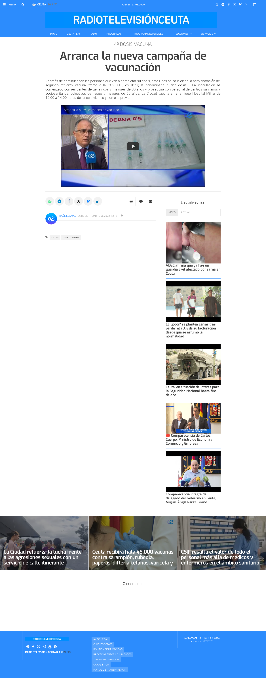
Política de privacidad (108, 649)
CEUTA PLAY (73, 33)
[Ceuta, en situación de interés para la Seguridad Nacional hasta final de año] (193, 364)
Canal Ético (101, 664)
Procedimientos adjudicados (112, 654)
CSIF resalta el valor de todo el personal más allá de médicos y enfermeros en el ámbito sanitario (220, 557)
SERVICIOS (207, 33)
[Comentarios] (141, 201)
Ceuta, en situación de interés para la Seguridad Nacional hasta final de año (192, 391)
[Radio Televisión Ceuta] (131, 20)
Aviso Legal (100, 639)
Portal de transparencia (109, 669)
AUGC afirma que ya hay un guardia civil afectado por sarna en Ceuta (193, 269)
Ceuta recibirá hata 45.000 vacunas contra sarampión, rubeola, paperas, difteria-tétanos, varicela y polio (132, 560)
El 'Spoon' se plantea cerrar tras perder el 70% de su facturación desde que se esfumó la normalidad (191, 330)
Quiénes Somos (102, 644)
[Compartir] (217, 4)
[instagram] (44, 647)
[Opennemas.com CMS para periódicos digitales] (202, 639)
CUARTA (75, 237)
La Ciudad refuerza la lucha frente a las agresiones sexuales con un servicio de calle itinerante (42, 557)
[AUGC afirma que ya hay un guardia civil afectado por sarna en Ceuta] (193, 242)
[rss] (122, 216)
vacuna (55, 237)
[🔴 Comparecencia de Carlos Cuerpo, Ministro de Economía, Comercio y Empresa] (193, 418)
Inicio (53, 33)
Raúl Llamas (67, 215)
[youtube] (50, 647)
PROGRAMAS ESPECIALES (149, 33)
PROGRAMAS (114, 33)
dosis (65, 237)
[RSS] (55, 647)
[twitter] (38, 647)
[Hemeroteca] (254, 4)
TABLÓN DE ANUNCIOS (106, 659)
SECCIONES (182, 33)
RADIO (93, 33)
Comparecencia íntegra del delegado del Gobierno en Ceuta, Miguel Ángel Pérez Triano (191, 498)
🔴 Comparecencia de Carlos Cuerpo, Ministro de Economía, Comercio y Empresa (189, 439)
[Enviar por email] (150, 201)
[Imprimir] (131, 201)
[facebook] (33, 647)
